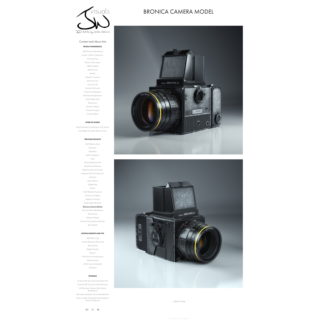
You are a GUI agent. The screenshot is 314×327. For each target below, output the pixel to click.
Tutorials (92, 276)
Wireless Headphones (92, 95)
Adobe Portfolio (182, 318)
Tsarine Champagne (92, 91)
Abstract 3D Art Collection (92, 173)
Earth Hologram (92, 155)
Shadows (93, 267)
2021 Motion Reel (92, 144)
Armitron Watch (92, 106)
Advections (93, 214)
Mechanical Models (92, 166)
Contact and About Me (92, 41)
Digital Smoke (93, 249)
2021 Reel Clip (92, 238)
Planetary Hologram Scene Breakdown (92, 294)
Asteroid (92, 177)
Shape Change (92, 217)
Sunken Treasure (92, 77)
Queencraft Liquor (92, 62)
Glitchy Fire (93, 245)
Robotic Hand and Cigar (92, 169)
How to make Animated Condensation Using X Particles (92, 299)
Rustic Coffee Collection (92, 55)
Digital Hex (92, 184)
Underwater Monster (92, 202)
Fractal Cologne (92, 110)
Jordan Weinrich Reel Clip (93, 241)
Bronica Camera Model (92, 206)
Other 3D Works (92, 122)
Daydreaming (92, 260)
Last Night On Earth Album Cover (92, 130)
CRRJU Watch (93, 66)
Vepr (93, 158)
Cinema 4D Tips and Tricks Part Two (92, 280)
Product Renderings (92, 47)
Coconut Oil (92, 84)
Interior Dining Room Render (92, 221)
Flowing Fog (92, 58)
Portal (92, 188)
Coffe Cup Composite (92, 264)
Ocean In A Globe (92, 195)
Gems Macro (92, 180)
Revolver (92, 147)
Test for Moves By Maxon (92, 210)
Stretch (93, 253)
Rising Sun (92, 102)
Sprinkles (93, 151)
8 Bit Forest (93, 69)
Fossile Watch (92, 114)
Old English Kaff (92, 99)
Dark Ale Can (92, 80)
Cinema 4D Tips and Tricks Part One (92, 284)
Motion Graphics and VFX (92, 233)
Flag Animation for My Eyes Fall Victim (92, 127)
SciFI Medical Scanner (92, 191)
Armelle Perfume (92, 88)
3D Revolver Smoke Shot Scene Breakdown (92, 289)
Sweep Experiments (92, 162)
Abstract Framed (93, 199)
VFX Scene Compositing (92, 256)
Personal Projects (92, 139)
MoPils (92, 73)
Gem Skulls (92, 225)
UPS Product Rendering (93, 51)
